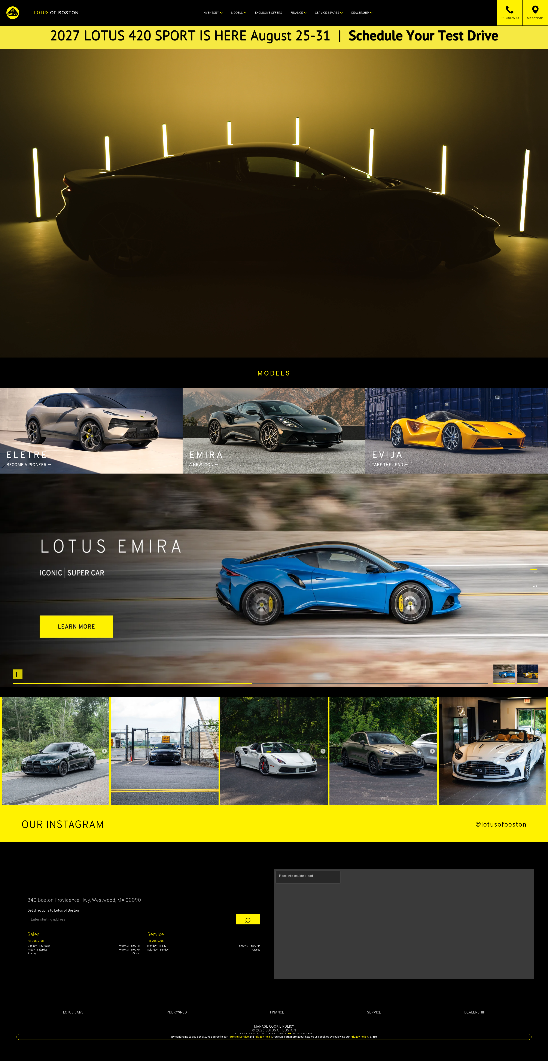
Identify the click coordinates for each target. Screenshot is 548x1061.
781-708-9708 (35, 940)
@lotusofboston (501, 824)
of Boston (56, 12)
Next (527, 674)
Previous (505, 674)
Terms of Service (238, 1037)
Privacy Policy (263, 1037)
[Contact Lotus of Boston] (274, 35)
